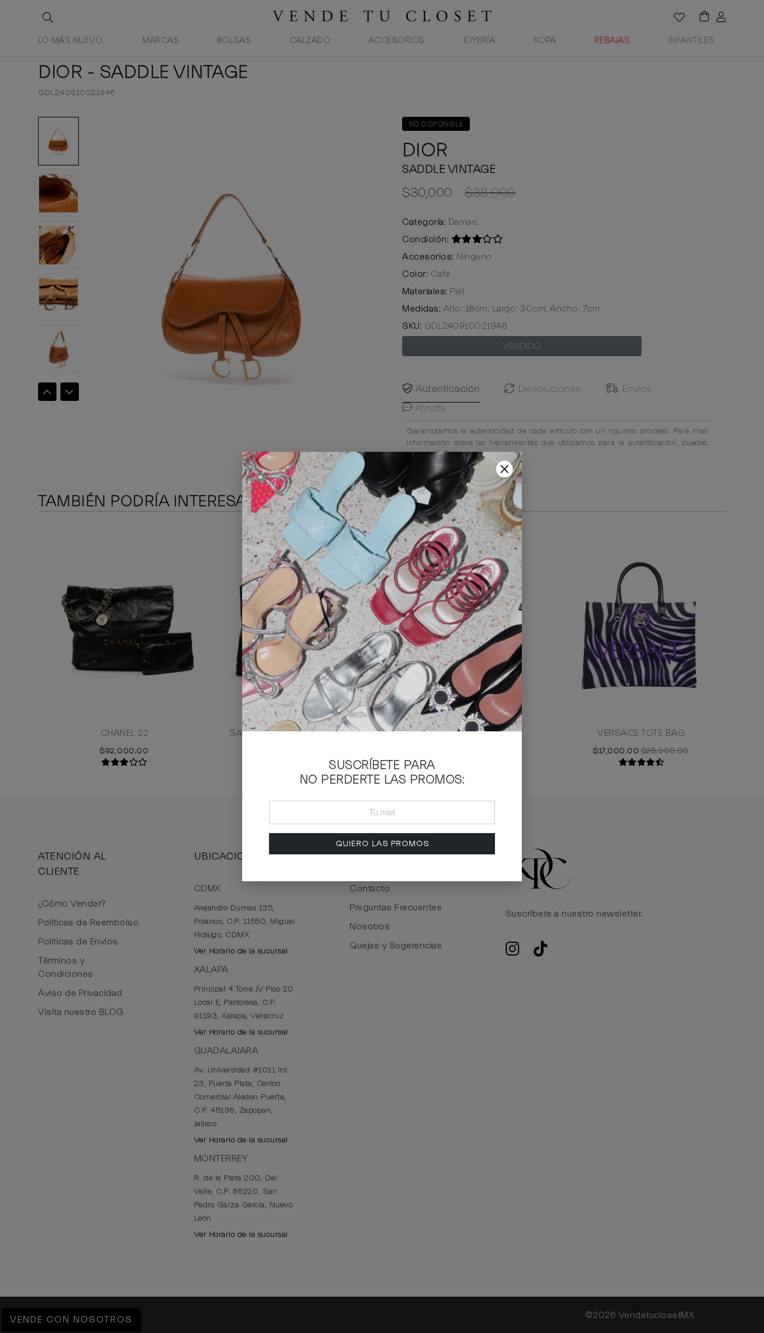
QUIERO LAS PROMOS (382, 843)
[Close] (504, 469)
